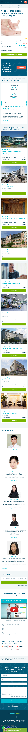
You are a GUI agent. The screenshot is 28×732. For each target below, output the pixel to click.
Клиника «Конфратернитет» (9, 413)
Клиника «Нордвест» (7, 186)
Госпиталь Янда (6, 314)
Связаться (14, 162)
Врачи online (12, 720)
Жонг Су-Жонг (14, 499)
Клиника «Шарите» (7, 251)
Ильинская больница (7, 380)
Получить (21, 67)
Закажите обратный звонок (14, 706)
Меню (2, 2)
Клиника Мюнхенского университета (12, 348)
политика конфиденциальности (18, 696)
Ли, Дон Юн (14, 450)
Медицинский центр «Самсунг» (17, 106)
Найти (14, 582)
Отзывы (5, 721)
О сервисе (5, 720)
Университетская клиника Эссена (11, 283)
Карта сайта (22, 721)
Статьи (16, 721)
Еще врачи (4, 568)
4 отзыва (25, 47)
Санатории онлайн (20, 720)
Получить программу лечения (14, 54)
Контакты (10, 721)
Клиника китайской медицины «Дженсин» (13, 218)
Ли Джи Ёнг (14, 471)
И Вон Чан (14, 556)
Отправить (14, 701)
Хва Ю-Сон (14, 528)
